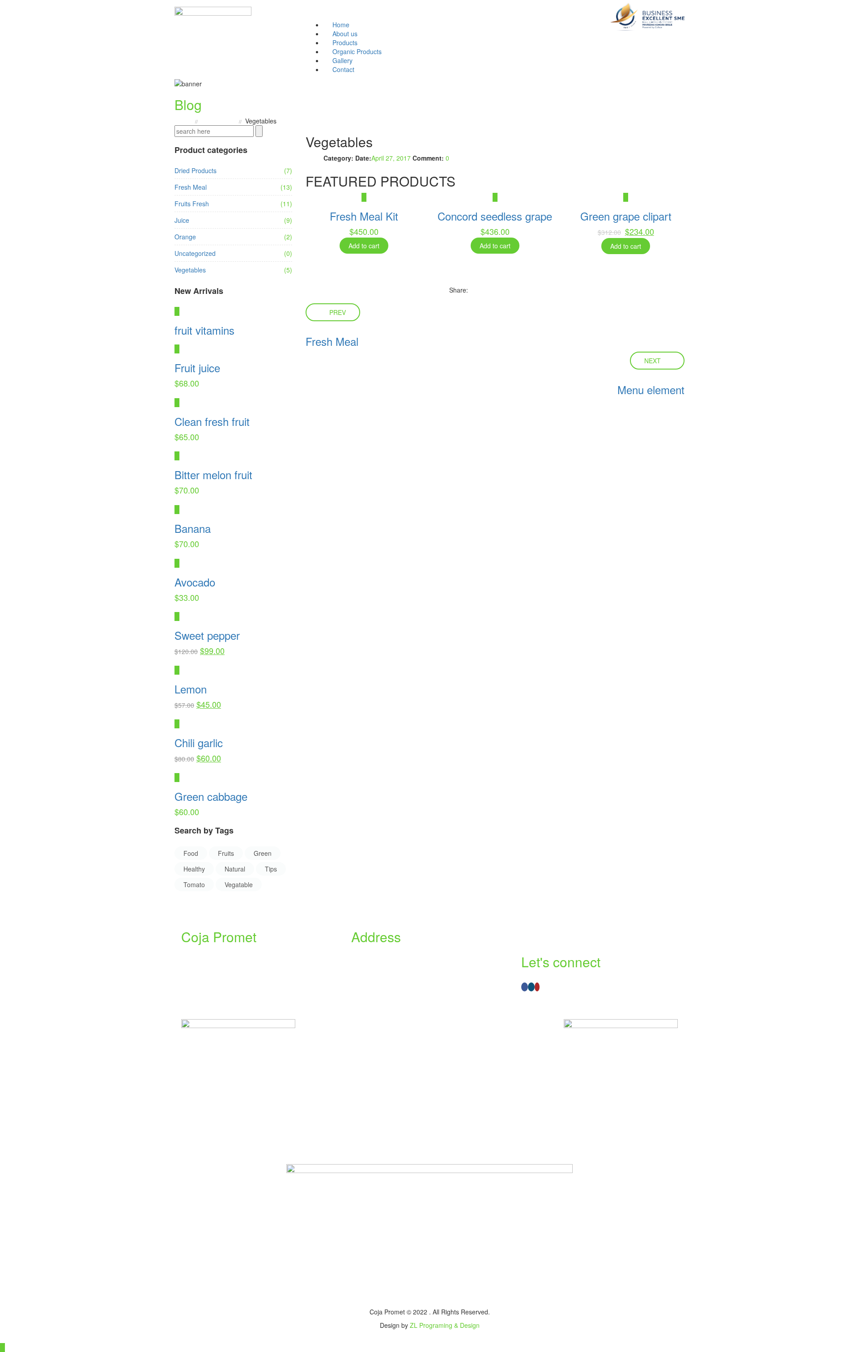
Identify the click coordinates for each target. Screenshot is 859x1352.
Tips (271, 868)
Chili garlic (198, 742)
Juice (181, 220)
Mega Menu (218, 120)
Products (344, 42)
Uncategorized (195, 253)
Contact (343, 69)
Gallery (342, 60)
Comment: (428, 157)
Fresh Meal (190, 187)
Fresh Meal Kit (364, 216)
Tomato (194, 884)
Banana (192, 528)
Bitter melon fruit (213, 474)
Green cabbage (210, 796)
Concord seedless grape (495, 216)
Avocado (194, 582)
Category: (338, 157)
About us (344, 33)
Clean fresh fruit (212, 421)
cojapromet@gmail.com (391, 983)
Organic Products (357, 51)
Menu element (651, 389)
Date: (363, 157)
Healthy (194, 868)
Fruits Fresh (191, 203)
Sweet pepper (207, 635)
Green (263, 853)
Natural (235, 868)
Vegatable (239, 884)
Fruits (226, 853)
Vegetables (190, 269)
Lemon (190, 689)
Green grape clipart (626, 216)
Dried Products (195, 170)
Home (340, 24)
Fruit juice (197, 367)
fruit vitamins (204, 330)
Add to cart (364, 245)
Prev (337, 312)
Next (652, 360)
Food (190, 853)
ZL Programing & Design (445, 1325)
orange (185, 236)
